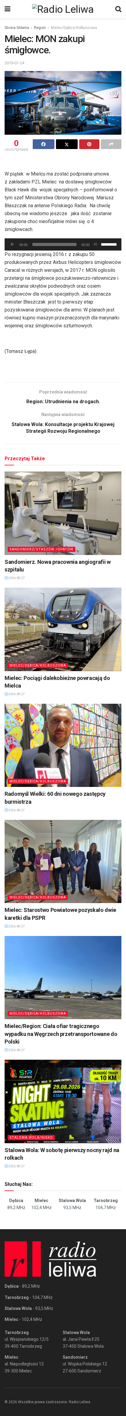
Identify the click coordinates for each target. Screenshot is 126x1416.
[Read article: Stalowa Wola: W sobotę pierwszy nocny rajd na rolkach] (63, 1101)
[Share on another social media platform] (111, 144)
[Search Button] (118, 9)
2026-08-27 (16, 578)
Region (40, 28)
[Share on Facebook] (43, 144)
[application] (63, 244)
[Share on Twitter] (67, 144)
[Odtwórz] (12, 244)
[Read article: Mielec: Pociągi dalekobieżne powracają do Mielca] (63, 629)
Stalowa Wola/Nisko (31, 1138)
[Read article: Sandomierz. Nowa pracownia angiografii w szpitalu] (63, 513)
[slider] (109, 243)
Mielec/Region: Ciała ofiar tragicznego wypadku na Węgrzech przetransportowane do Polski (61, 1033)
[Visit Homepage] (63, 9)
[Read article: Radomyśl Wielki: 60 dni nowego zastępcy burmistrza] (63, 745)
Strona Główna (17, 28)
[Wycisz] (95, 244)
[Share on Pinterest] (89, 144)
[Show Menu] (7, 9)
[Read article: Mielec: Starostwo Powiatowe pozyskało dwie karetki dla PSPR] (63, 861)
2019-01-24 (14, 63)
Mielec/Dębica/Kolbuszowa (74, 28)
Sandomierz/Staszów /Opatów (41, 549)
